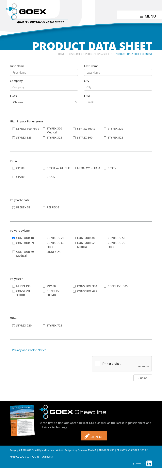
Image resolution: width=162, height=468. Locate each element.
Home (61, 53)
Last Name (91, 66)
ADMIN (35, 456)
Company (16, 81)
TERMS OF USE (106, 450)
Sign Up (96, 437)
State (13, 95)
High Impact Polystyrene (26, 121)
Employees (47, 456)
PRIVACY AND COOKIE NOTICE (132, 450)
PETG (13, 161)
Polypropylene (20, 230)
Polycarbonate (20, 200)
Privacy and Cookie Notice (29, 350)
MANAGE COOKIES (19, 456)
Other (14, 318)
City (86, 81)
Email (87, 95)
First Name (17, 66)
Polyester (16, 279)
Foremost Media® (87, 450)
